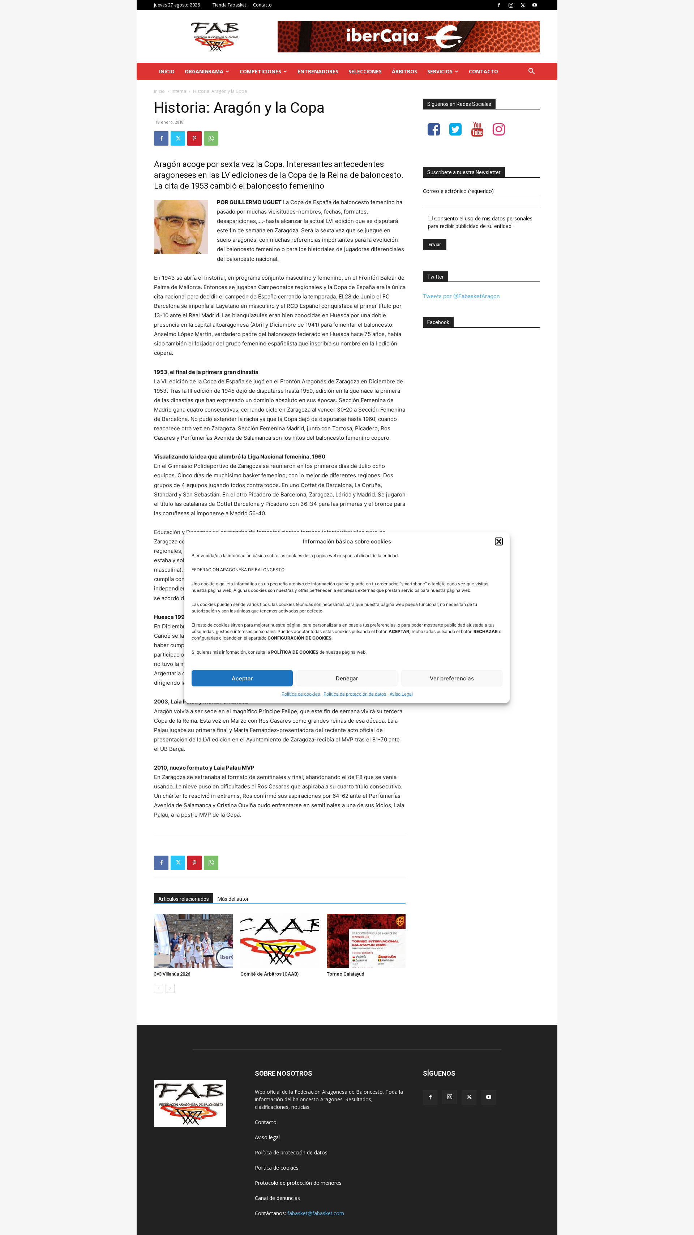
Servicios (440, 71)
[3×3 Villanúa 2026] (193, 941)
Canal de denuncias (277, 1198)
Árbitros (404, 71)
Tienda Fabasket (229, 5)
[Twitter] (522, 5)
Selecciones (365, 71)
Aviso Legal (401, 694)
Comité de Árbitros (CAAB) (269, 974)
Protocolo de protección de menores (298, 1182)
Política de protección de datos (355, 694)
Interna (179, 91)
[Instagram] (510, 5)
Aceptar (242, 678)
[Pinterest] (194, 138)
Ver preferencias (452, 678)
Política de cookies (301, 694)
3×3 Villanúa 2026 (172, 974)
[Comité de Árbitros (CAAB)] (279, 941)
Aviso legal (267, 1137)
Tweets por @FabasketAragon (461, 296)
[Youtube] (534, 5)
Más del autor (233, 899)
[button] (498, 541)
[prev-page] (158, 988)
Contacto (262, 5)
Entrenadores (317, 71)
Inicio (167, 71)
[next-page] (170, 988)
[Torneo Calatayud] (366, 941)
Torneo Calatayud (345, 974)
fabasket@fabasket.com (315, 1213)
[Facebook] (498, 5)
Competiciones (260, 71)
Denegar (347, 678)
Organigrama (204, 71)
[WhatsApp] (211, 138)
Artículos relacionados (183, 899)
